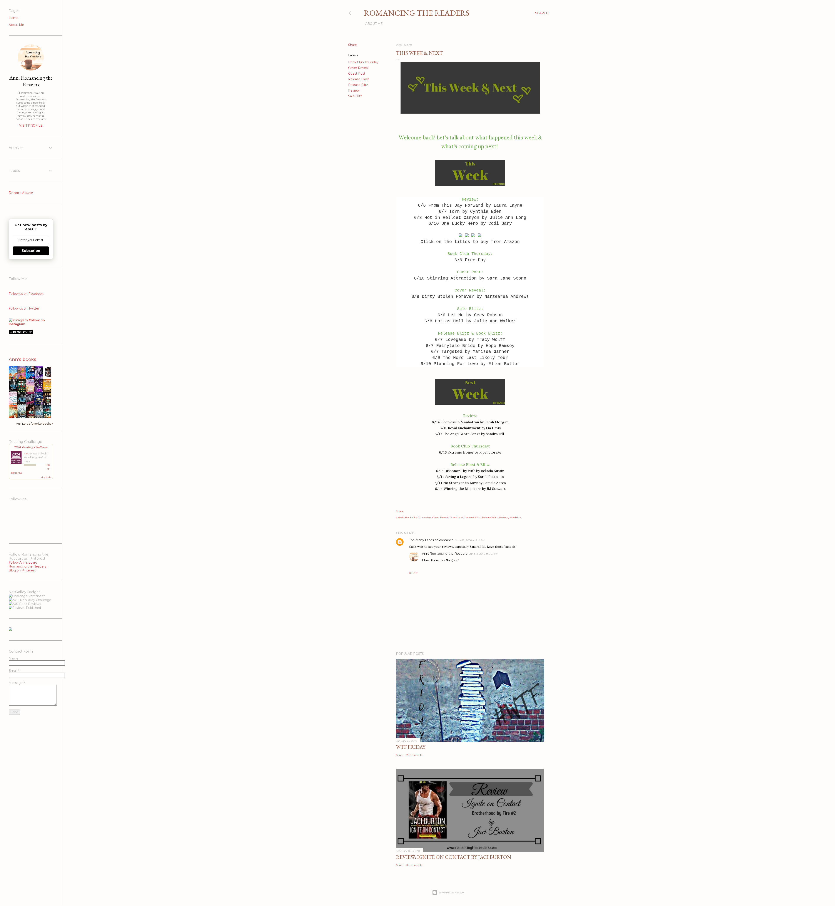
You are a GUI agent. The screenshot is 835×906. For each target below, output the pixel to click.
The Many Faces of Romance (431, 540)
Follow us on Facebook (26, 294)
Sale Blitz (355, 96)
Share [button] (352, 45)
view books (46, 477)
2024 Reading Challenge (31, 447)
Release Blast (358, 79)
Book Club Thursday (363, 62)
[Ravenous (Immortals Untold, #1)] (48, 377)
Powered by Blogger (452, 892)
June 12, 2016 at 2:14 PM (470, 540)
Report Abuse (21, 193)
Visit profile (31, 125)
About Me (374, 24)
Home (13, 18)
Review (353, 90)
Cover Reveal (358, 68)
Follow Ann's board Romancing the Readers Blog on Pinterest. (27, 566)
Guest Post (356, 73)
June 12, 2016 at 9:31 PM (483, 553)
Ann (26, 453)
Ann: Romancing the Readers (444, 554)
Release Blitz (358, 85)
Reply (413, 572)
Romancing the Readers (416, 13)
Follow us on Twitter (24, 308)
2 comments (414, 755)
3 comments (414, 865)
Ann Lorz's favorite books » (34, 423)
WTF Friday (410, 747)
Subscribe (31, 251)
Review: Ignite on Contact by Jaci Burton (453, 857)
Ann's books (22, 359)
